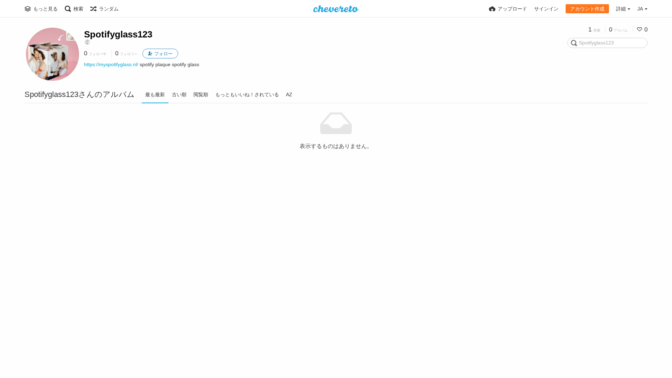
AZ (289, 94)
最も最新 (155, 94)
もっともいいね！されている (247, 94)
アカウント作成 (587, 9)
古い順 (179, 94)
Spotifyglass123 (118, 34)
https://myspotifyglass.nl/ (111, 64)
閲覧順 (201, 94)
